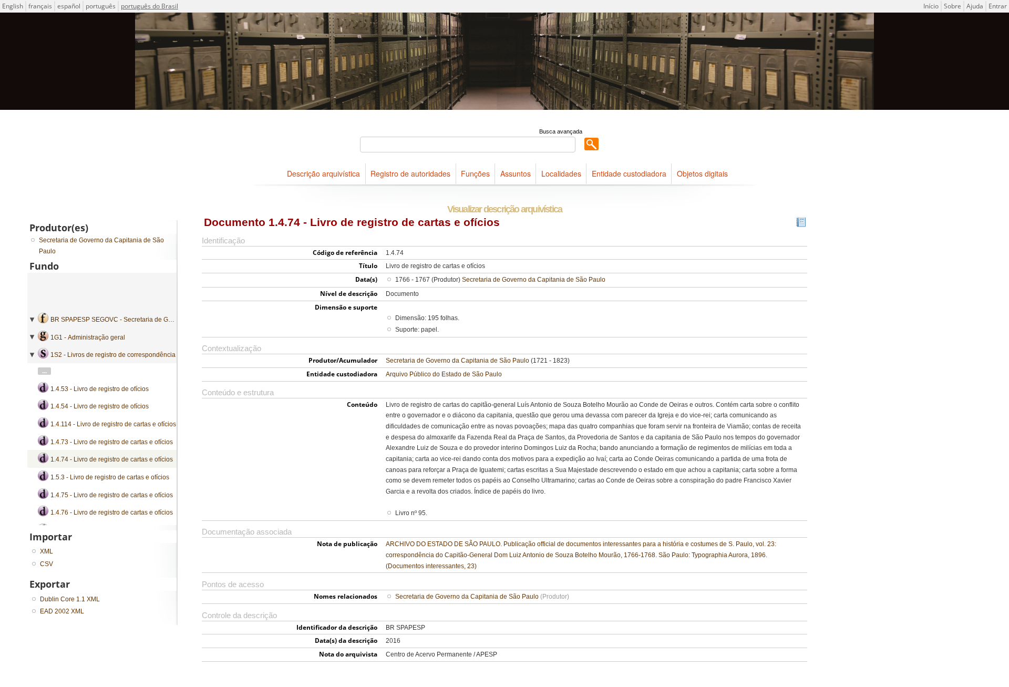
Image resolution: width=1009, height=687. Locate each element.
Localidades (561, 173)
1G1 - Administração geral (87, 337)
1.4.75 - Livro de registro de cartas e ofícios (111, 495)
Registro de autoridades (410, 173)
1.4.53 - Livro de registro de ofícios (99, 389)
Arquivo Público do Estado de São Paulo (444, 374)
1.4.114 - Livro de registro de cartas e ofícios (113, 424)
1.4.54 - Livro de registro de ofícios (99, 406)
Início (931, 6)
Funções (475, 173)
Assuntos (515, 173)
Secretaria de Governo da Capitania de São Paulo (533, 279)
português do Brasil (149, 6)
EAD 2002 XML (62, 611)
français (40, 6)
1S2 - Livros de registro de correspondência (113, 354)
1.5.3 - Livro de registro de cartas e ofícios (109, 477)
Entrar (998, 6)
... (44, 371)
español (68, 6)
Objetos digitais (702, 173)
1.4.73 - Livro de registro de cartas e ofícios (111, 442)
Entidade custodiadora (629, 173)
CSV (46, 564)
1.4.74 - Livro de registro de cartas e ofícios (111, 459)
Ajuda (974, 6)
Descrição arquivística (323, 173)
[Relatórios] (801, 224)
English (12, 6)
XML (46, 551)
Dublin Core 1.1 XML (70, 599)
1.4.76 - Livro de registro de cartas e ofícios (111, 512)
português (101, 6)
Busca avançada (560, 131)
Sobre (952, 6)
